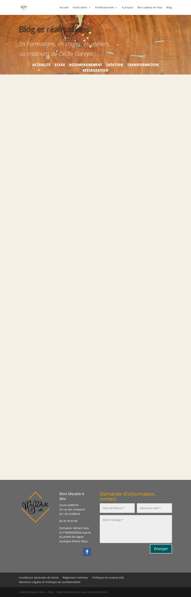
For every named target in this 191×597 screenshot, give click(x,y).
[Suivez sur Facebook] (87, 552)
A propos (127, 7)
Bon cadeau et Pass (149, 7)
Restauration (95, 70)
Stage (60, 65)
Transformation (143, 65)
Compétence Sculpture (40, 443)
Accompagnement (85, 65)
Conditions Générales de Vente (39, 577)
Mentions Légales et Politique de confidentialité (49, 582)
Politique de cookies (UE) (108, 577)
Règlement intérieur (75, 577)
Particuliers (80, 7)
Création (114, 65)
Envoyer (161, 548)
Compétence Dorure (38, 316)
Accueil (64, 7)
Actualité (41, 65)
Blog (169, 7)
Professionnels (104, 7)
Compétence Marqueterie (42, 188)
